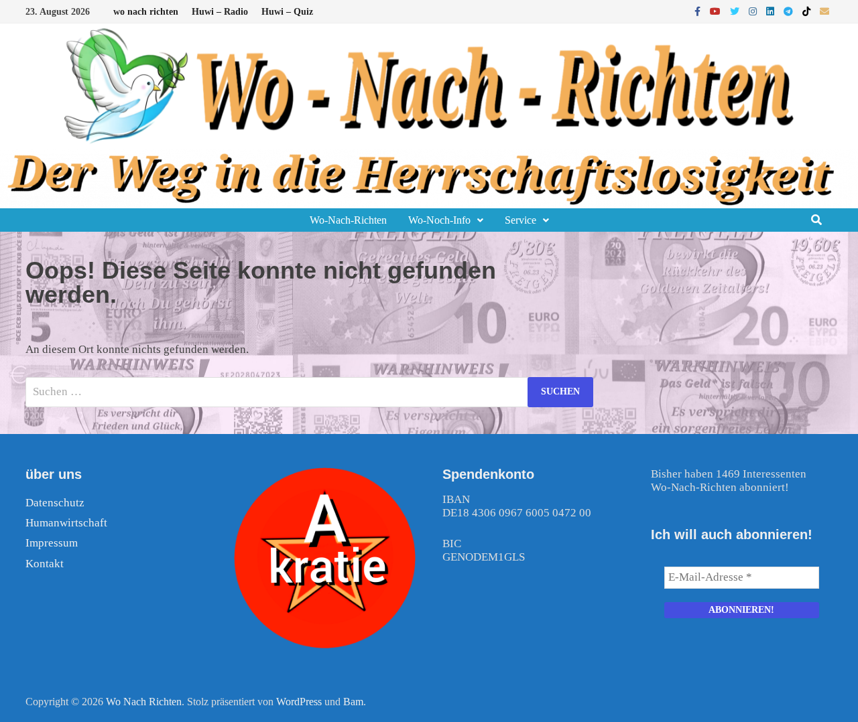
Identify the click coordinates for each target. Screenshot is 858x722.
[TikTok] (807, 11)
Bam (353, 701)
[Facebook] (699, 11)
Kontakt (44, 563)
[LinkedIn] (771, 11)
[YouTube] (717, 11)
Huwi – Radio (220, 12)
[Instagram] (754, 11)
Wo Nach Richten (144, 701)
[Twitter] (736, 11)
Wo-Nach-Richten (348, 220)
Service (520, 220)
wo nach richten (145, 12)
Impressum (51, 542)
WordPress (299, 701)
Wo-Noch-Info (439, 220)
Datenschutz (54, 502)
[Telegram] (789, 11)
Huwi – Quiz (287, 12)
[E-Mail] (824, 11)
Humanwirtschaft (66, 522)
